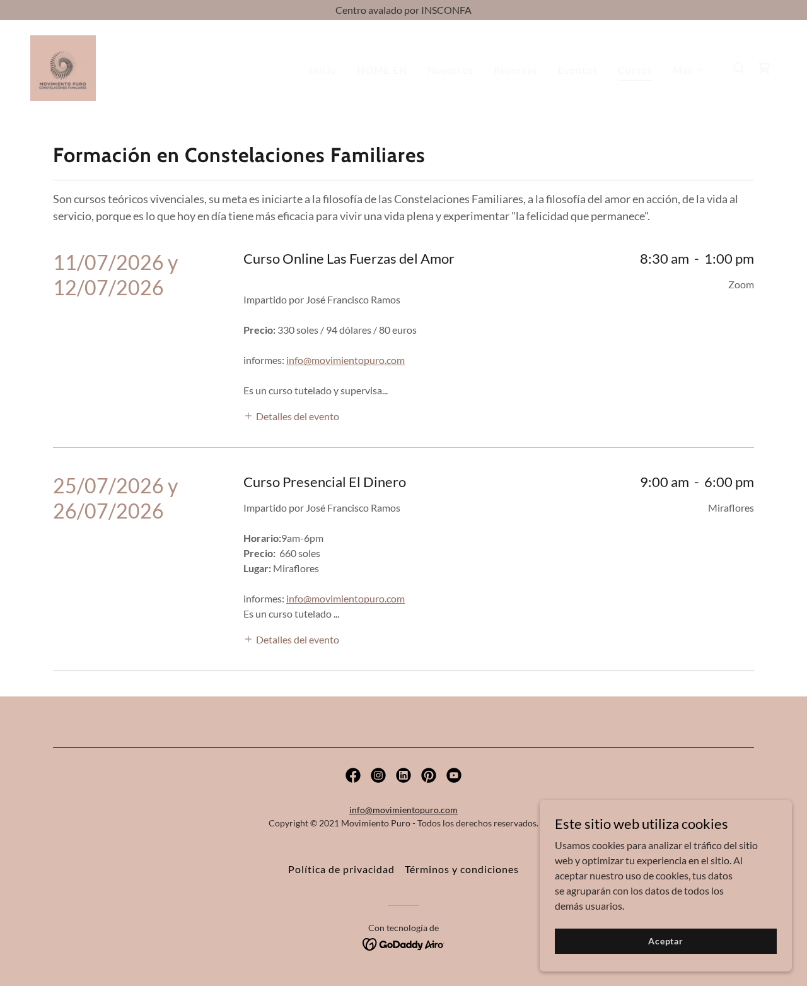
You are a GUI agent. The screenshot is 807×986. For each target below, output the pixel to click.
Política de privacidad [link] (341, 869)
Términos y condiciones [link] (462, 869)
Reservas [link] (516, 70)
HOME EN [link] (382, 70)
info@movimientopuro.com (345, 360)
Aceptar (665, 941)
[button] (689, 70)
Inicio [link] (323, 70)
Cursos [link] (635, 70)
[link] (63, 67)
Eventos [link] (578, 70)
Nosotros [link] (450, 70)
